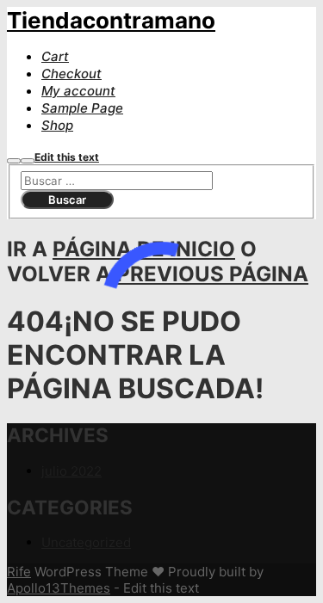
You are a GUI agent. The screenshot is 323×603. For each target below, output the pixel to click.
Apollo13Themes (58, 588)
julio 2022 (71, 471)
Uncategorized (86, 542)
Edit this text (66, 157)
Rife (19, 571)
